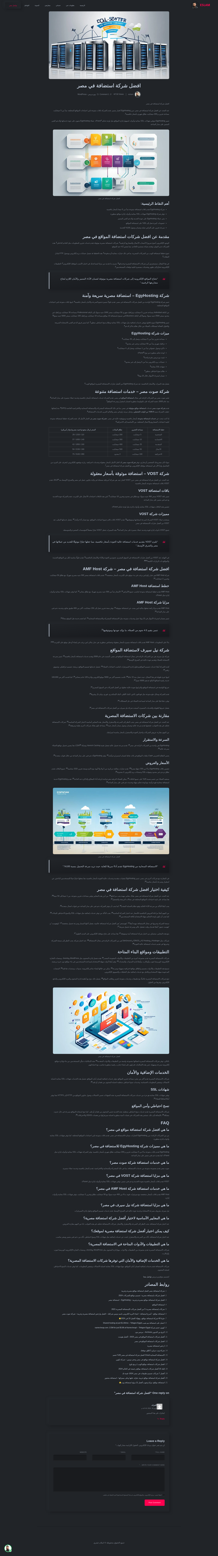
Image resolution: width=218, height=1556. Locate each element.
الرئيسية (82, 5)
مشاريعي (47, 5)
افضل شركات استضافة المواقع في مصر (149, 1341)
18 (88, 940)
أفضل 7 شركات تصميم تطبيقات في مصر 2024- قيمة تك (143, 1373)
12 (154, 578)
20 (91, 1082)
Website (83, 1452)
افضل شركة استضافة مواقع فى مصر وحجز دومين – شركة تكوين (140, 1360)
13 (64, 656)
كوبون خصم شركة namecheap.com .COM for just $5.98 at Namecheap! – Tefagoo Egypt (130, 1328)
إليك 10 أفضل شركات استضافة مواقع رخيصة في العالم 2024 (142, 1369)
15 (67, 721)
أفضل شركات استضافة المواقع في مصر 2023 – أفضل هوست (141, 1337)
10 (73, 519)
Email (123, 1452)
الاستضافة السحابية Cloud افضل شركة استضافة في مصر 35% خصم (139, 1355)
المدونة (37, 5)
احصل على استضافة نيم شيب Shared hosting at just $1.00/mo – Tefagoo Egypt (134, 1323)
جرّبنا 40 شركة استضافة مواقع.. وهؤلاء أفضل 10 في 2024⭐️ (142, 1318)
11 (106, 575)
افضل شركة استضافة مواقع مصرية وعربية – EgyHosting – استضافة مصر (137, 1300)
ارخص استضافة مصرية (156, 1346)
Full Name (160, 1452)
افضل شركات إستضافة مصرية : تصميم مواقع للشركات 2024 (141, 1295)
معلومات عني (70, 5)
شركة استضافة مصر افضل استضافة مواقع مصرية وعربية (143, 1291)
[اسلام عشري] (201, 5)
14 (128, 659)
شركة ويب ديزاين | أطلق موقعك (153, 1351)
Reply (162, 1419)
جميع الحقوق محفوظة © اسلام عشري (109, 1543)
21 (154, 1098)
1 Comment (104, 94)
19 (103, 958)
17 (129, 923)
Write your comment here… (152, 1465)
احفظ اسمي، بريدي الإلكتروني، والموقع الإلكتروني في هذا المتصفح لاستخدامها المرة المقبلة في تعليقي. (132, 1495)
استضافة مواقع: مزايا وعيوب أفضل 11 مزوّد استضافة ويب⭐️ (142, 1383)
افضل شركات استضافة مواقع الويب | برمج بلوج (147, 1364)
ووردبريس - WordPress (87, 94)
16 (110, 895)
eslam (130, 94)
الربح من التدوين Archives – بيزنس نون (150, 1332)
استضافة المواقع (158, 1305)
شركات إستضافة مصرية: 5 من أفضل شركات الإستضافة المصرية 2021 (138, 1309)
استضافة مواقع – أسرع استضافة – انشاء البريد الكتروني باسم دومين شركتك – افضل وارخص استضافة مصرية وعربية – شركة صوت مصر (113, 1314)
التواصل (26, 5)
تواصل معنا (147, 1277)
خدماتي (58, 5)
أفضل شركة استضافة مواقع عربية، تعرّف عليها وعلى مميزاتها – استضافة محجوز (135, 1378)
